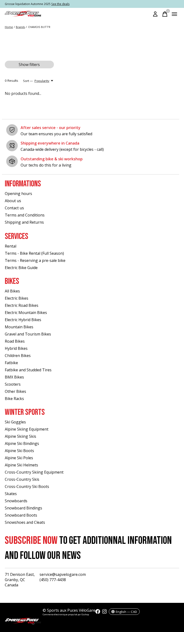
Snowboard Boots (21, 515)
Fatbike (11, 362)
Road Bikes (15, 341)
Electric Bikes (16, 298)
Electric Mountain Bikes (26, 312)
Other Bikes (15, 391)
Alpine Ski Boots (19, 450)
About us (13, 200)
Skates (11, 493)
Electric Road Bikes (21, 305)
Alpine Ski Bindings (22, 443)
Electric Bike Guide (21, 267)
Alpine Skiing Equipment (26, 429)
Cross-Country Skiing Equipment (34, 472)
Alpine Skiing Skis (20, 436)
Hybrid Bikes (16, 348)
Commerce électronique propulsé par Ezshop (66, 614)
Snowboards (16, 500)
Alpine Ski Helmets (21, 465)
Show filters (29, 64)
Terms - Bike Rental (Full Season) (34, 253)
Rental (10, 246)
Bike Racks (14, 398)
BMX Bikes (14, 377)
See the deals (60, 4)
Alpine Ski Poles (19, 457)
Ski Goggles (15, 422)
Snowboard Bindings (23, 508)
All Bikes (12, 291)
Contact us (14, 208)
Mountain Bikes (19, 327)
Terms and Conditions (25, 215)
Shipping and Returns (24, 222)
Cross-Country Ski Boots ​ (27, 486)
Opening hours (18, 193)
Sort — (28, 81)
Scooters (13, 384)
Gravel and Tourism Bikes (28, 334)
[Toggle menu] (174, 14)
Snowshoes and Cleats (25, 522)
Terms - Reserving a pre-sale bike (35, 260)
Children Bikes (18, 355)
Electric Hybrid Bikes (23, 319)
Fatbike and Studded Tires (28, 370)
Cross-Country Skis (22, 479)
